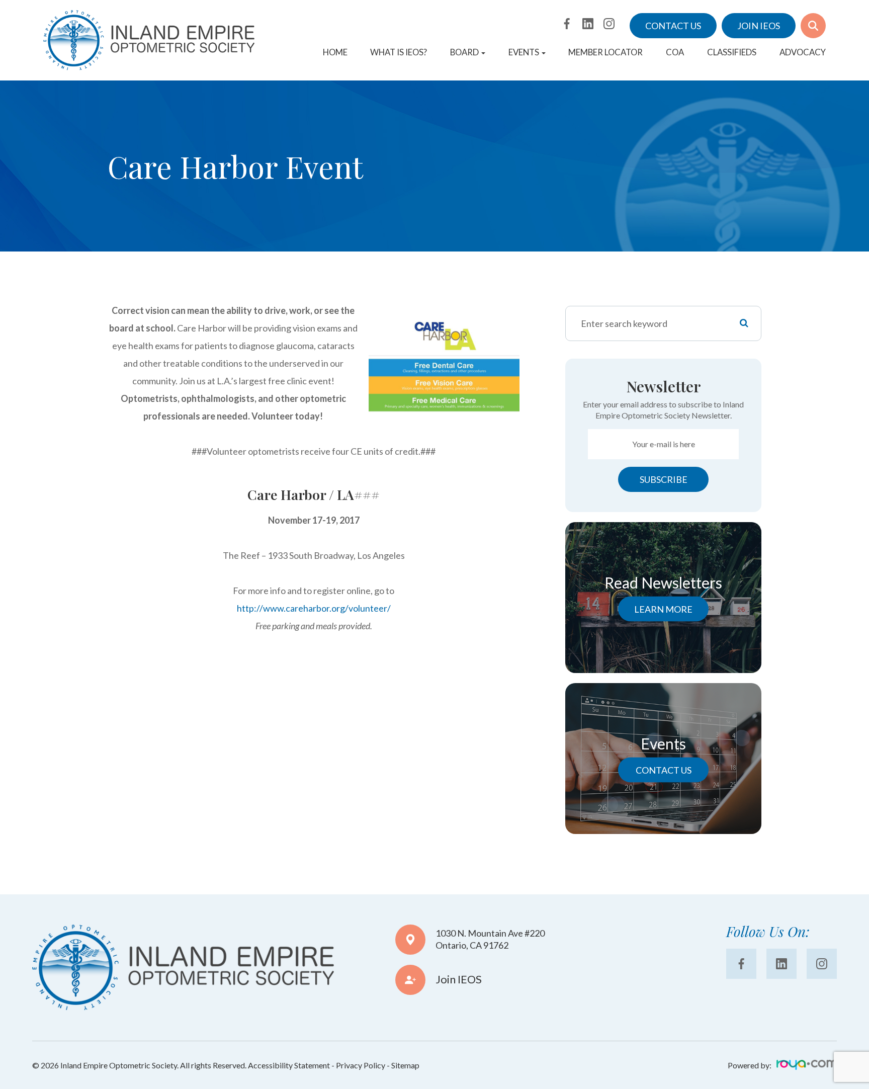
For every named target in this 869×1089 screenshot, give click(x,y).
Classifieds (731, 52)
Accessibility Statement (289, 1065)
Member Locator (605, 52)
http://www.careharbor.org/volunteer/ (314, 608)
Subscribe (663, 479)
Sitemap (405, 1065)
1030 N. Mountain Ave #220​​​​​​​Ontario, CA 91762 (490, 939)
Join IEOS (758, 25)
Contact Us (673, 25)
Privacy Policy (360, 1065)
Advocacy (802, 52)
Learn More (663, 608)
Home (335, 52)
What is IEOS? (398, 52)
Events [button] (523, 52)
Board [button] (464, 52)
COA (675, 52)
